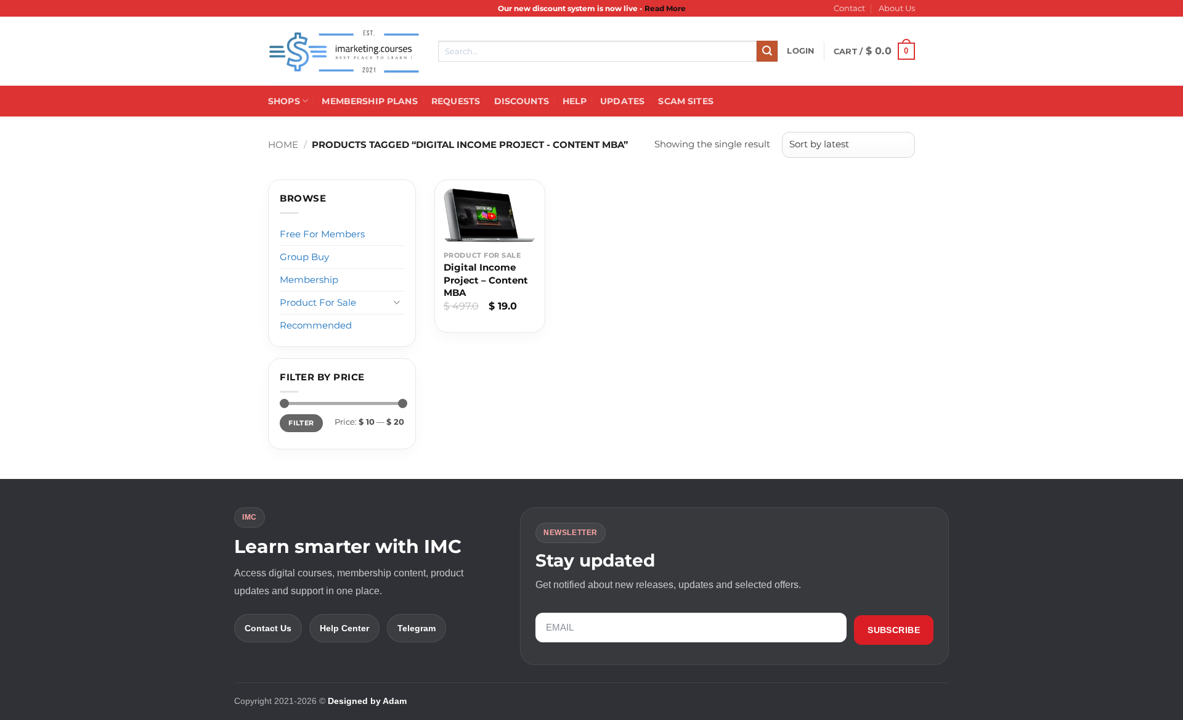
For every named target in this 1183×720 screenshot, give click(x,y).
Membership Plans (369, 101)
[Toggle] (396, 302)
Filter (301, 423)
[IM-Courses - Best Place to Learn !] (344, 51)
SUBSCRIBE (894, 630)
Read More (665, 8)
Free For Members (322, 234)
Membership (309, 279)
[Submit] (767, 51)
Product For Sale (318, 302)
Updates (622, 101)
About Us (897, 8)
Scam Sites (685, 101)
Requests (455, 101)
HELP (575, 101)
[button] (801, 51)
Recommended (316, 325)
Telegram (416, 628)
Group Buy (304, 257)
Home (283, 144)
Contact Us (268, 628)
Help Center (344, 628)
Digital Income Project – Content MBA (486, 279)
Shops (284, 101)
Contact (849, 8)
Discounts (521, 101)
